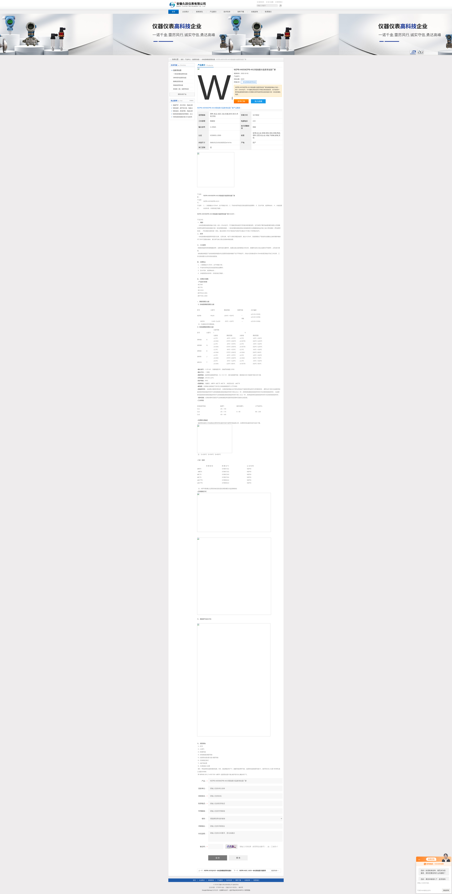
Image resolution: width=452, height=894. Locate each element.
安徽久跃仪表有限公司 (204, 4)
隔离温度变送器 (178, 81)
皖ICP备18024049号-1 (237, 890)
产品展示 (213, 12)
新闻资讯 (199, 12)
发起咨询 (446, 890)
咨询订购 (241, 101)
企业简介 (185, 12)
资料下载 (240, 12)
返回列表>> (275, 870)
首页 (173, 12)
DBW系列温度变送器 (179, 78)
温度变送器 (195, 59)
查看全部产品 (182, 94)
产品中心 (188, 59)
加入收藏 (270, 2)
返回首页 (261, 2)
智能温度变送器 (178, 85)
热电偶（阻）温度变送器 (181, 89)
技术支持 (227, 12)
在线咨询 (254, 12)
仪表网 (221, 890)
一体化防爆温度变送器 (208, 59)
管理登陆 (247, 890)
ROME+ (192, 100)
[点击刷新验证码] (231, 847)
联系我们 (279, 2)
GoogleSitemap (207, 890)
